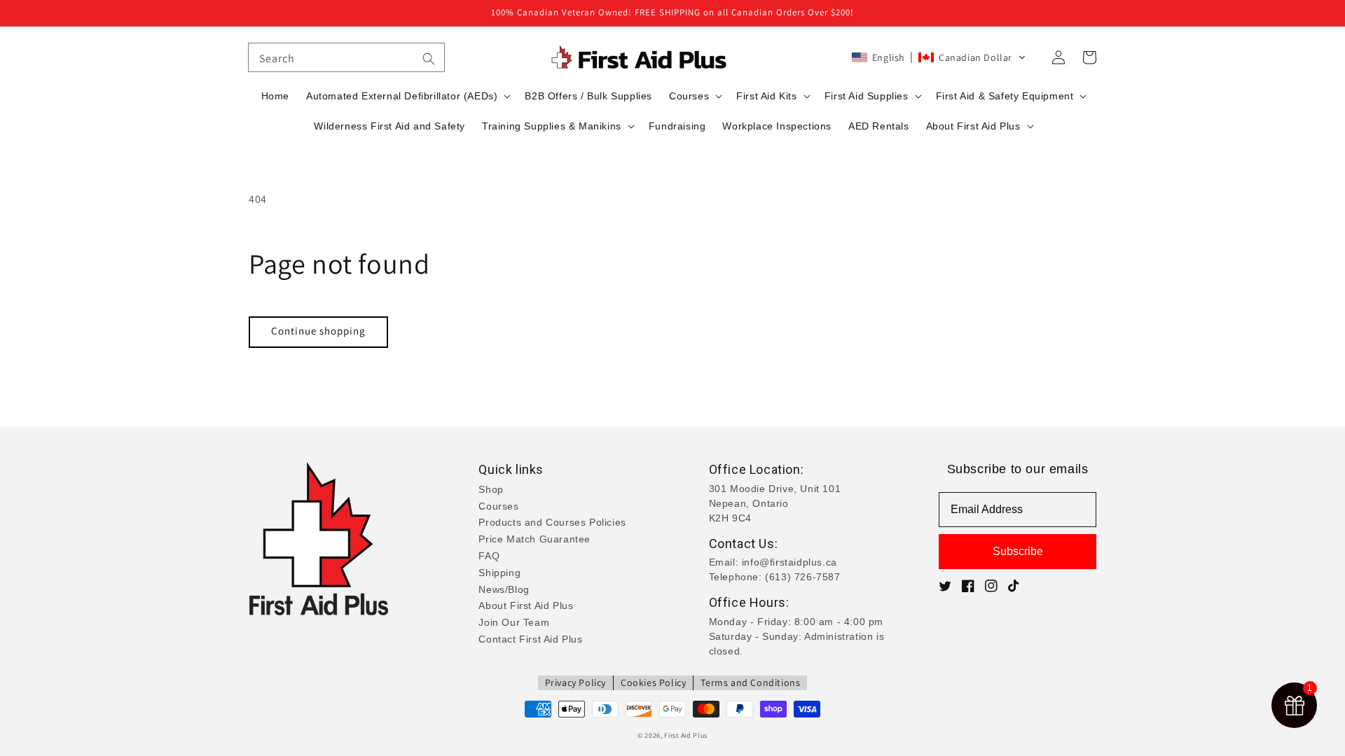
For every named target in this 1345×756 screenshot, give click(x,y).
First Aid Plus (686, 735)
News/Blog (503, 589)
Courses (498, 506)
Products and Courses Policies (552, 522)
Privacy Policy (575, 682)
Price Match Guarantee (534, 539)
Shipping (499, 572)
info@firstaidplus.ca (789, 562)
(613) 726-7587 (802, 576)
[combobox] (346, 57)
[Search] (428, 58)
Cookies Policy (653, 682)
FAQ (488, 555)
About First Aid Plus (525, 605)
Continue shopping (318, 330)
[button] (939, 57)
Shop (490, 489)
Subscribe (1018, 551)
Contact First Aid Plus (530, 639)
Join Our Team (513, 622)
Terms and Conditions (750, 682)
